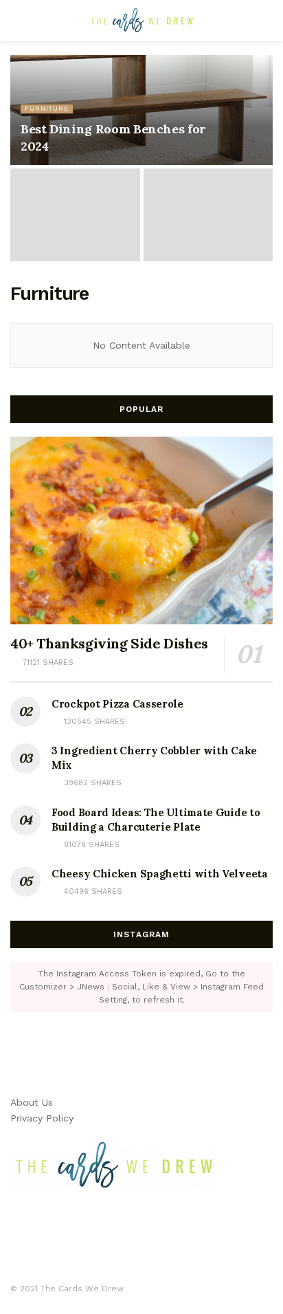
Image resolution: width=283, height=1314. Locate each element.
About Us (31, 1102)
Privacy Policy (41, 1118)
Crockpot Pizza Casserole (117, 703)
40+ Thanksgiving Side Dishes (109, 643)
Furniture (47, 108)
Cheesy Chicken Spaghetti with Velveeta (160, 873)
